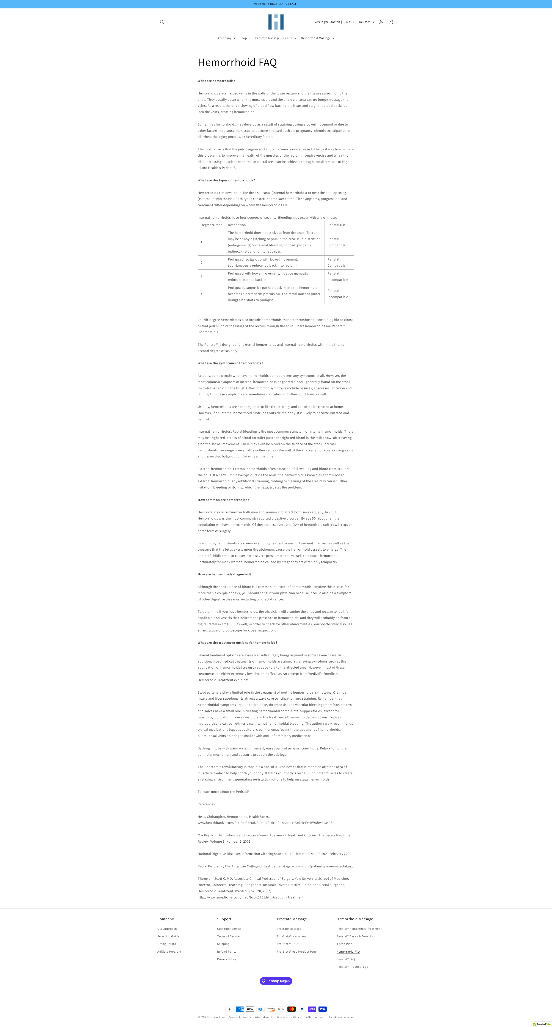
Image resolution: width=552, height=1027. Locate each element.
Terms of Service (228, 936)
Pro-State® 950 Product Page (297, 951)
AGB (308, 1016)
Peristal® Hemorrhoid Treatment (359, 929)
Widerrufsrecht (263, 1016)
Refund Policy (226, 951)
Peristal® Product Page (352, 967)
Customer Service (229, 929)
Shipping (223, 944)
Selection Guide (168, 936)
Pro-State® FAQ (287, 944)
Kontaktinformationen (341, 1016)
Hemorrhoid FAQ (348, 951)
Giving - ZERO (166, 944)
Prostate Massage (289, 929)
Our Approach (167, 929)
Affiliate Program (169, 951)
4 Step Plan (345, 944)
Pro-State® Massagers (292, 936)
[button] (162, 22)
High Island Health (217, 1017)
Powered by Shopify (240, 1017)
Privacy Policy (226, 959)
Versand (319, 1016)
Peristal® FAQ (346, 959)
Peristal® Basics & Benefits (355, 936)
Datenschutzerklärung (289, 1016)
